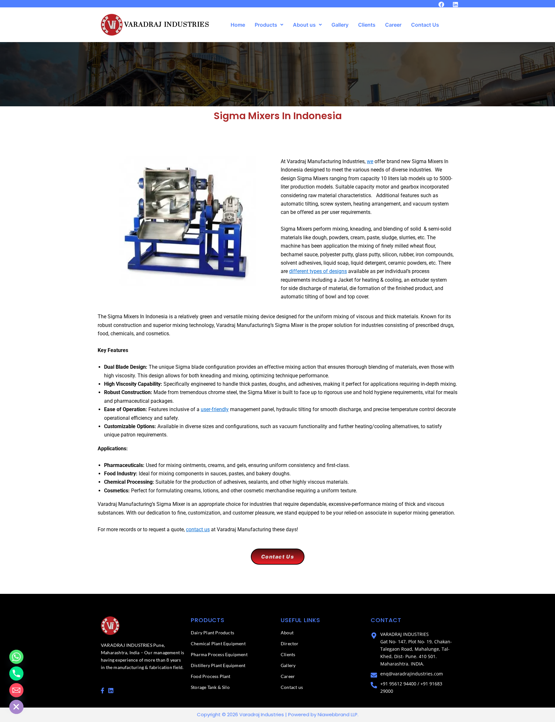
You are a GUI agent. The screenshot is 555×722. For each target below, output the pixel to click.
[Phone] (16, 673)
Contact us (292, 687)
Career (393, 25)
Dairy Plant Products (212, 632)
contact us (198, 529)
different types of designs (318, 271)
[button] (269, 24)
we (370, 161)
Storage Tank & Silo (210, 687)
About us (304, 25)
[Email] (16, 690)
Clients (366, 25)
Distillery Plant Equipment (218, 665)
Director (290, 643)
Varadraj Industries (166, 25)
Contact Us (425, 25)
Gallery (339, 25)
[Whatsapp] (16, 657)
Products (266, 25)
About (287, 632)
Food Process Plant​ (211, 676)
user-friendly (215, 409)
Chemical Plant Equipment (218, 643)
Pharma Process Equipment (219, 654)
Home (238, 25)
